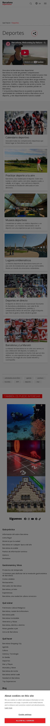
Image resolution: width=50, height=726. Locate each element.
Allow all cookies (25, 721)
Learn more (8, 708)
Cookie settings (25, 714)
